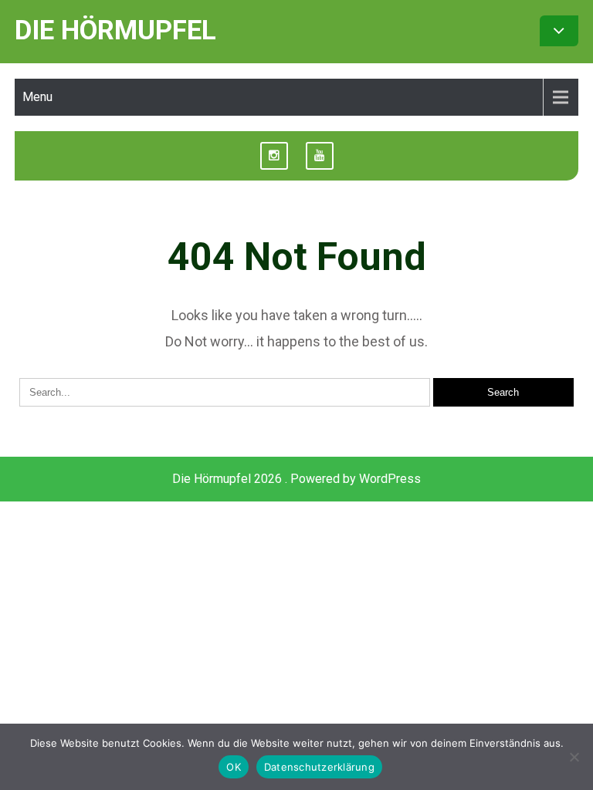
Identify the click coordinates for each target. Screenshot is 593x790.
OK (233, 767)
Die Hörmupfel (115, 30)
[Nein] (573, 757)
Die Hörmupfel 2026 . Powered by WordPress (296, 478)
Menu (37, 96)
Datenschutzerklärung (319, 767)
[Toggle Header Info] (559, 30)
